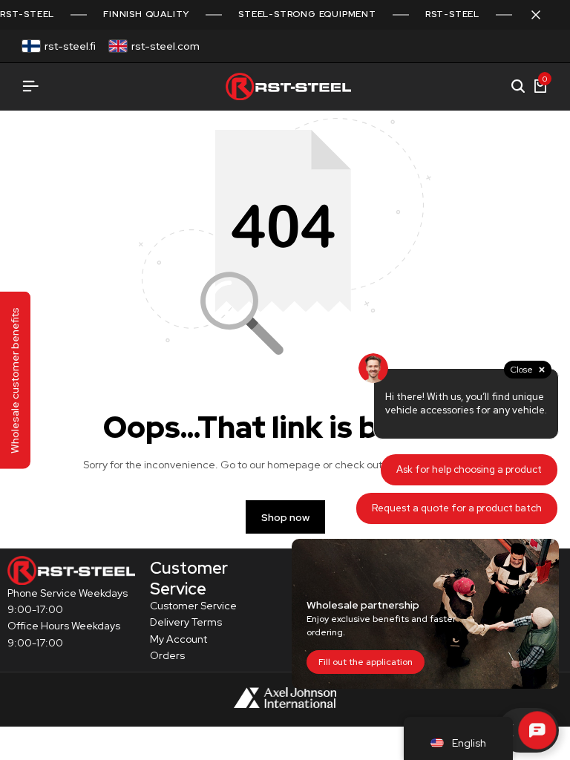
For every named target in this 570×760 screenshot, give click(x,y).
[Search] (518, 87)
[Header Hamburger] (30, 86)
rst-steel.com (165, 46)
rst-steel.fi (70, 46)
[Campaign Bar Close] (543, 15)
